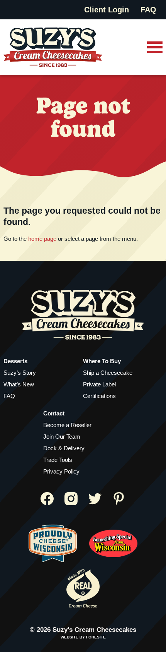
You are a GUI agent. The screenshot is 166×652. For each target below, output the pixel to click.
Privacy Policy (61, 471)
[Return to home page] (52, 47)
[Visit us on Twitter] (95, 498)
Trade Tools (57, 460)
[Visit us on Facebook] (47, 498)
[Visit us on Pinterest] (118, 498)
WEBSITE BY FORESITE (83, 637)
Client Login (106, 9)
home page (42, 238)
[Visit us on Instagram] (71, 498)
